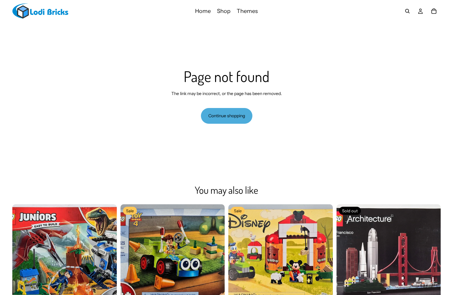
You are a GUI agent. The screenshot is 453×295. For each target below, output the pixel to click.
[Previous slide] (21, 256)
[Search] (407, 11)
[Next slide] (107, 256)
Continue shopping (226, 115)
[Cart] (434, 11)
